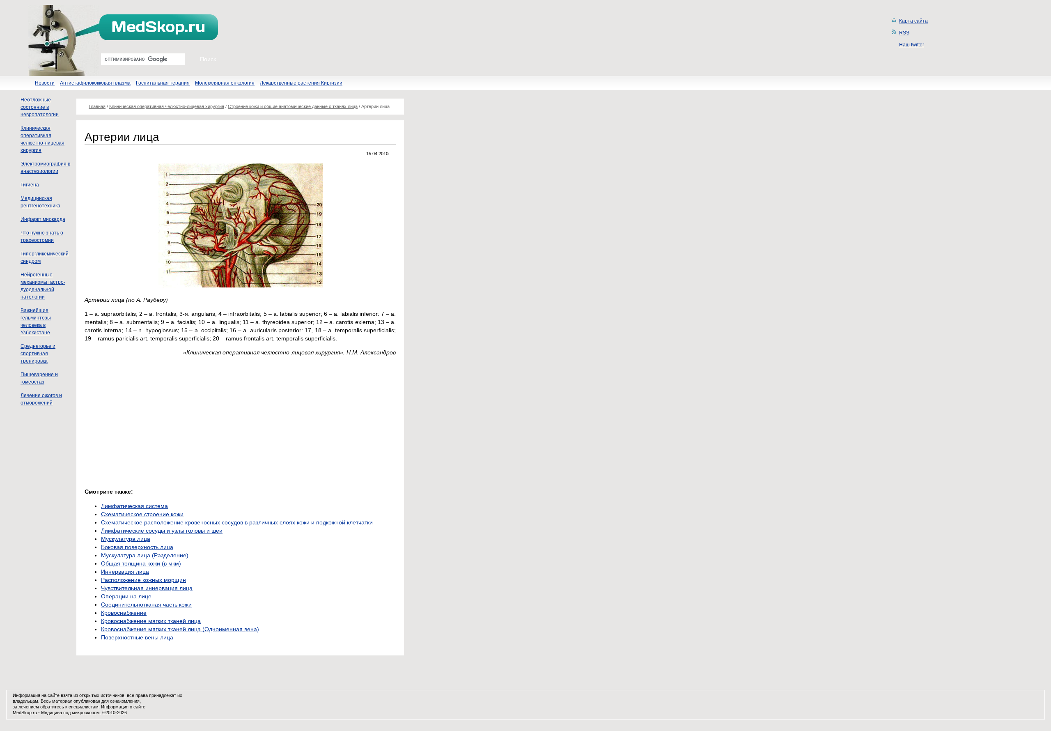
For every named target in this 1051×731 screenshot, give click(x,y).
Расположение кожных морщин (143, 580)
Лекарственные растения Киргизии (301, 83)
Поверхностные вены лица (137, 637)
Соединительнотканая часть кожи (146, 604)
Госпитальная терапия (163, 83)
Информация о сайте (123, 706)
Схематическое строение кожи (142, 514)
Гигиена (30, 185)
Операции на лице (126, 596)
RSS (904, 33)
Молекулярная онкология (225, 83)
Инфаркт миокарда (43, 219)
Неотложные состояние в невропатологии (40, 107)
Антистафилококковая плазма (95, 83)
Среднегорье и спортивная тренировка (38, 353)
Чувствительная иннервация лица (147, 588)
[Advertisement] (154, 419)
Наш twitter (911, 45)
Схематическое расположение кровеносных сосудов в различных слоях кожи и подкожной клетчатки (237, 522)
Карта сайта (913, 21)
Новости (45, 83)
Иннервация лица (125, 571)
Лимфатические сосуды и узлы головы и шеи (162, 530)
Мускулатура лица (125, 539)
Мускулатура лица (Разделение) (144, 555)
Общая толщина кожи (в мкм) (141, 563)
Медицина (51, 712)
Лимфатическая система (134, 506)
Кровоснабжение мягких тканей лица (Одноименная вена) (180, 629)
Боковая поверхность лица (137, 547)
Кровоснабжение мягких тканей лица (151, 621)
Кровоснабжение (124, 612)
